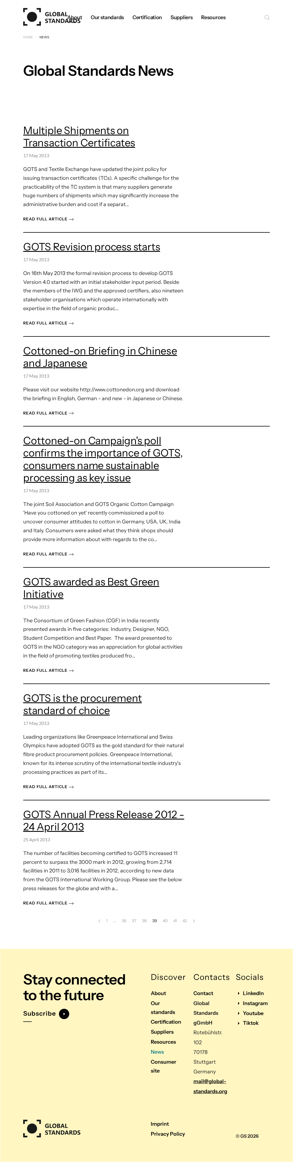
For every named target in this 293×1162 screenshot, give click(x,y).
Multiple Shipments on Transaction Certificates (79, 136)
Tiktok (251, 1023)
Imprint (160, 1124)
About (158, 993)
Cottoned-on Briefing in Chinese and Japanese (100, 356)
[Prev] (99, 921)
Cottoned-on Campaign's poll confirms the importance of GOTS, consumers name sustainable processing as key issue (103, 459)
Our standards (163, 1007)
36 (124, 920)
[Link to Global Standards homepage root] (51, 1129)
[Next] (194, 921)
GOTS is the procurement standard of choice (82, 704)
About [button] (74, 17)
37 (134, 920)
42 (185, 920)
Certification (166, 1022)
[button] (267, 17)
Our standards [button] (107, 17)
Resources (163, 1042)
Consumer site (163, 1066)
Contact (203, 993)
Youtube (253, 1013)
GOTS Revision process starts (91, 246)
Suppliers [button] (182, 17)
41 (175, 920)
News (157, 1052)
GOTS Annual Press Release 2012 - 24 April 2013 (103, 820)
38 (144, 920)
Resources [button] (213, 17)
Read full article (45, 219)
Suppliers (162, 1032)
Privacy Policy (168, 1134)
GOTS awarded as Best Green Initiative (91, 587)
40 (165, 920)
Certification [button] (147, 17)
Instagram (255, 1003)
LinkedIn (253, 993)
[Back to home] (51, 17)
